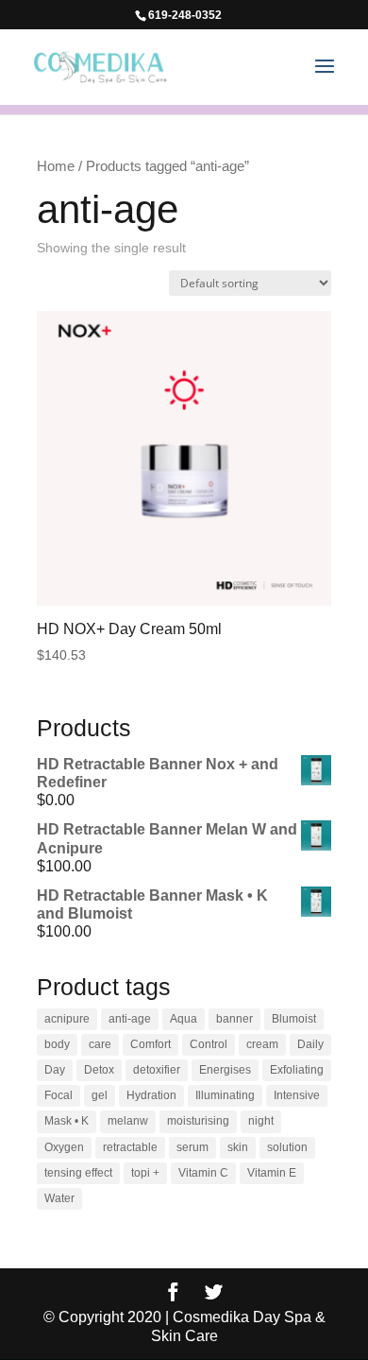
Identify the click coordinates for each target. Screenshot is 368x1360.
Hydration (151, 1095)
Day (54, 1069)
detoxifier (156, 1069)
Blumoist (294, 1018)
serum (192, 1147)
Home (56, 166)
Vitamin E (271, 1172)
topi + (145, 1172)
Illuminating (225, 1095)
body (57, 1044)
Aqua (183, 1018)
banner (234, 1018)
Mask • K (66, 1121)
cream (262, 1044)
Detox (99, 1069)
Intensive (297, 1095)
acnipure (67, 1018)
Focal (58, 1095)
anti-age (130, 1018)
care (100, 1044)
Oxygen (64, 1147)
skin (237, 1147)
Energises (225, 1069)
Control (208, 1044)
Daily (310, 1044)
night (261, 1121)
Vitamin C (203, 1172)
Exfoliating (297, 1069)
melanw (128, 1121)
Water (59, 1198)
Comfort (150, 1044)
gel (100, 1095)
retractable (130, 1147)
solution (287, 1147)
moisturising (198, 1121)
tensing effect (78, 1172)
